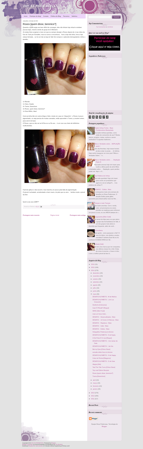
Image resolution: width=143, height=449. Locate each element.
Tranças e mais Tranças (102, 203)
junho (95, 291)
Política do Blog (56, 16)
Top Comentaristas (101, 27)
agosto (95, 285)
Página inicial (54, 215)
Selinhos (74, 16)
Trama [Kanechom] (99, 376)
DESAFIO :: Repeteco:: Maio (102, 323)
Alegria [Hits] (97, 364)
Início (25, 16)
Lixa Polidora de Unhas (102, 176)
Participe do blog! (35, 16)
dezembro (96, 273)
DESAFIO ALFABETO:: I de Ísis (103, 346)
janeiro (95, 389)
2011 (93, 399)
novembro (96, 276)
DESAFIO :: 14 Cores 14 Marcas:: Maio (106, 320)
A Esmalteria (98, 230)
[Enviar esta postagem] (40, 206)
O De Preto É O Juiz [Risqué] (102, 338)
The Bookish (59, 444)
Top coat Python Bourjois (101, 370)
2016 (93, 264)
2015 (93, 267)
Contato (45, 16)
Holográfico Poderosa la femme (103, 332)
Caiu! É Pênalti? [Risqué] (101, 308)
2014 (93, 270)
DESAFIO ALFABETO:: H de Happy (104, 355)
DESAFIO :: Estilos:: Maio (102, 189)
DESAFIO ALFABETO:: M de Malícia (105, 297)
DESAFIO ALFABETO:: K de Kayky (104, 335)
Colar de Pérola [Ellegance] (102, 358)
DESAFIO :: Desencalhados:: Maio (104, 317)
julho (94, 288)
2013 (93, 393)
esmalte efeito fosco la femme (102, 352)
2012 (93, 396)
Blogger (104, 426)
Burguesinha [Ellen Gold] (102, 217)
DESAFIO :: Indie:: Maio (100, 326)
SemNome (110, 27)
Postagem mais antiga (78, 215)
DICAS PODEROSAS (40, 6)
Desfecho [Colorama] (100, 305)
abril (94, 380)
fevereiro (96, 386)
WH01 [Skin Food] (99, 311)
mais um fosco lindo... (100, 314)
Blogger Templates (27, 444)
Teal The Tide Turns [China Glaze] (104, 367)
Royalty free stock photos (35, 446)
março (95, 383)
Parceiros (66, 16)
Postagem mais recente (31, 215)
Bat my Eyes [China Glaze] (101, 349)
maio (95, 294)
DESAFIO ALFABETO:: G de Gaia (104, 361)
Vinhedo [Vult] (98, 244)
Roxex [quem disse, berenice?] (39, 24)
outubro (95, 279)
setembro (96, 282)
